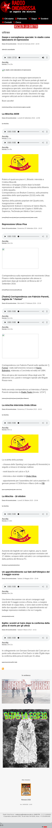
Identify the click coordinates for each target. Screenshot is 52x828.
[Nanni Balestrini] (25, 398)
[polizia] (7, 616)
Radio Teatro (26, 392)
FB (43, 483)
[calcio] (15, 217)
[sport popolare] (20, 217)
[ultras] (18, 107)
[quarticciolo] (27, 217)
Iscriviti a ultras (3, 669)
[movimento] (11, 289)
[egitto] (4, 662)
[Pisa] (6, 217)
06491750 (37, 814)
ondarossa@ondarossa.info (23, 814)
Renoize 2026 (26, 800)
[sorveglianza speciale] (25, 107)
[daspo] (7, 107)
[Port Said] (14, 662)
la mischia (5, 123)
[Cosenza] (10, 217)
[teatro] (15, 398)
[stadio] (4, 107)
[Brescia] (20, 289)
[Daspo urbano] (13, 107)
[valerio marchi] (33, 217)
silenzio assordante (8, 49)
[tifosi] (11, 398)
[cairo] (7, 662)
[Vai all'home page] (18, 12)
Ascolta (5, 62)
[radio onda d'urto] (17, 489)
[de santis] (11, 616)
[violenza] (4, 398)
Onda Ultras (31, 476)
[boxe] (3, 565)
